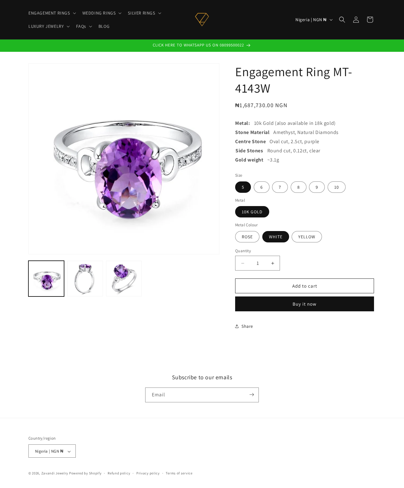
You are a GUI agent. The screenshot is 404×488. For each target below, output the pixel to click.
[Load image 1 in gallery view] (46, 278)
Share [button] (247, 326)
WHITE (275, 237)
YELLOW (306, 237)
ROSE (247, 237)
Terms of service (179, 473)
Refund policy (119, 473)
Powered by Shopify (85, 473)
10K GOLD (252, 212)
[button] (52, 13)
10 (336, 187)
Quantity (243, 250)
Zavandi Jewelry (54, 473)
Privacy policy (148, 473)
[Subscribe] (251, 394)
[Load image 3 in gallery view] (124, 278)
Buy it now (305, 304)
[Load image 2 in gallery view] (85, 278)
